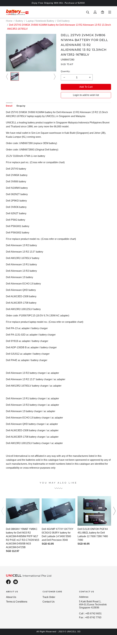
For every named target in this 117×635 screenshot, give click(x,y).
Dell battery (63, 21)
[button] (7, 76)
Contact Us (49, 601)
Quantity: (65, 71)
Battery (19, 21)
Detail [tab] (9, 106)
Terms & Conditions (16, 601)
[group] (15, 76)
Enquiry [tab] (21, 106)
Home (9, 21)
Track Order (49, 597)
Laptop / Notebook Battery (40, 21)
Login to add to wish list (86, 95)
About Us (11, 597)
